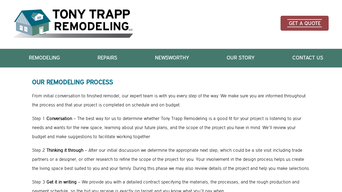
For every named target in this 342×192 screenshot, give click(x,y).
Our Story (241, 58)
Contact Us (307, 58)
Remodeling (44, 58)
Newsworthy (172, 58)
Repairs (107, 58)
